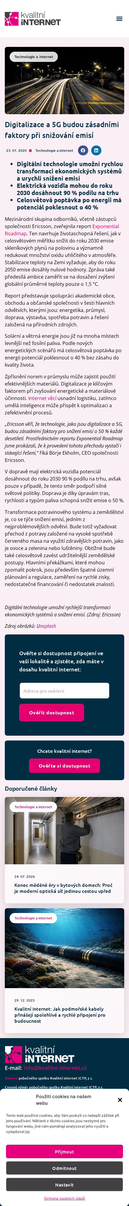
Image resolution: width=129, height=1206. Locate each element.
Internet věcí (42, 398)
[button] (120, 1100)
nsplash (48, 626)
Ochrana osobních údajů (64, 1198)
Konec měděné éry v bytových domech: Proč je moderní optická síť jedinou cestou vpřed (63, 887)
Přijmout (64, 1152)
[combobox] (64, 690)
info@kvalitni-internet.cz (55, 1067)
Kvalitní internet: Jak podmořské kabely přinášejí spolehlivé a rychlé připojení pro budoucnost (60, 1014)
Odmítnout (64, 1168)
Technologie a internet (54, 150)
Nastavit (64, 1185)
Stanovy (11, 1078)
